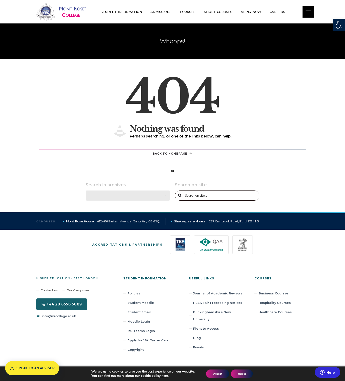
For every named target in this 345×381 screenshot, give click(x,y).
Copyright (135, 349)
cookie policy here (154, 375)
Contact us (49, 290)
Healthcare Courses (275, 312)
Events (198, 347)
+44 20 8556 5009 (64, 304)
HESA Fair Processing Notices (217, 303)
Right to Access (206, 328)
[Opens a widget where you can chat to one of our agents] (327, 373)
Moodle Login (138, 321)
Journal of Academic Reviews (217, 293)
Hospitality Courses (275, 303)
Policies (133, 293)
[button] (339, 25)
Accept (217, 374)
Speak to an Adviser (35, 368)
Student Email (139, 312)
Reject (242, 374)
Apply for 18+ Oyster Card (148, 340)
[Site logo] (61, 11)
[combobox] (128, 195)
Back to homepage (170, 153)
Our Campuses (78, 290)
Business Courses (274, 293)
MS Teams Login (141, 331)
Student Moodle (140, 303)
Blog (197, 338)
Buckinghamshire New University (212, 315)
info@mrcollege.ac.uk (59, 316)
